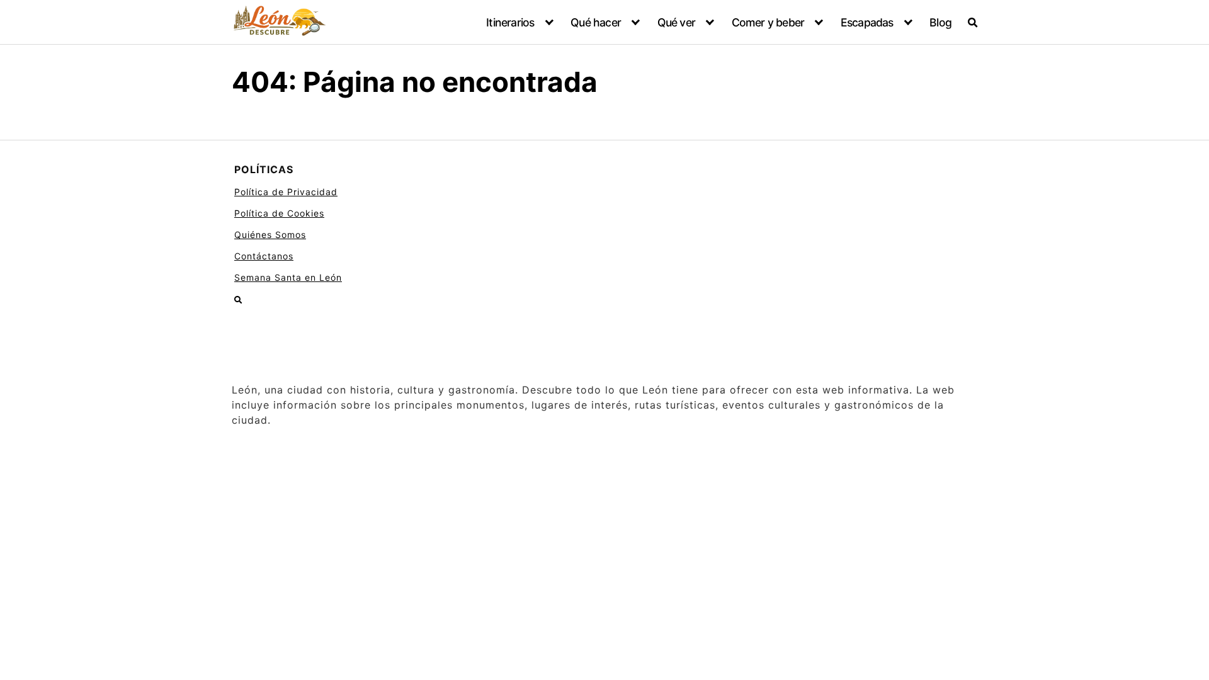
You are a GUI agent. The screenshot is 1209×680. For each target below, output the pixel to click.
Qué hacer (595, 22)
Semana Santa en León (288, 277)
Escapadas (867, 22)
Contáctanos (263, 256)
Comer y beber (768, 22)
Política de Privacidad (286, 191)
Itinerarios (510, 22)
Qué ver (676, 22)
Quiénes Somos (270, 234)
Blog (940, 22)
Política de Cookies (279, 213)
